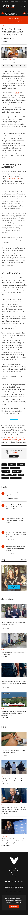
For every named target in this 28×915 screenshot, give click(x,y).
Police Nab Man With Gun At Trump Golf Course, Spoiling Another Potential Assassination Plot (13, 713)
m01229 (9, 59)
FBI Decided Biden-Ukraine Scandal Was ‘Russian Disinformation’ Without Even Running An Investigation (13, 841)
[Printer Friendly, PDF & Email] (24, 66)
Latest (3, 727)
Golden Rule (6, 471)
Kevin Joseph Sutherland (9, 474)
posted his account (15, 179)
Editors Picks (15, 468)
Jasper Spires (16, 471)
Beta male (12, 464)
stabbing (5, 478)
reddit (21, 474)
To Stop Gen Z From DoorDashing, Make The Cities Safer (13, 653)
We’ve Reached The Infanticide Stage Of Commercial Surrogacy (13, 752)
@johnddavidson (15, 452)
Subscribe (14, 906)
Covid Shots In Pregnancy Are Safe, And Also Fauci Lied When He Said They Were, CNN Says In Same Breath (13, 809)
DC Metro (5, 468)
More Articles (13, 456)
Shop (3, 560)
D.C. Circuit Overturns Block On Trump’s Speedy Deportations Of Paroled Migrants (13, 780)
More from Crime (7, 599)
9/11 (4, 464)
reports (17, 93)
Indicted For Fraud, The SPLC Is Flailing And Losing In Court (13, 623)
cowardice (21, 464)
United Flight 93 (16, 478)
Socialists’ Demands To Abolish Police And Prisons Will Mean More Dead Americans (13, 682)
